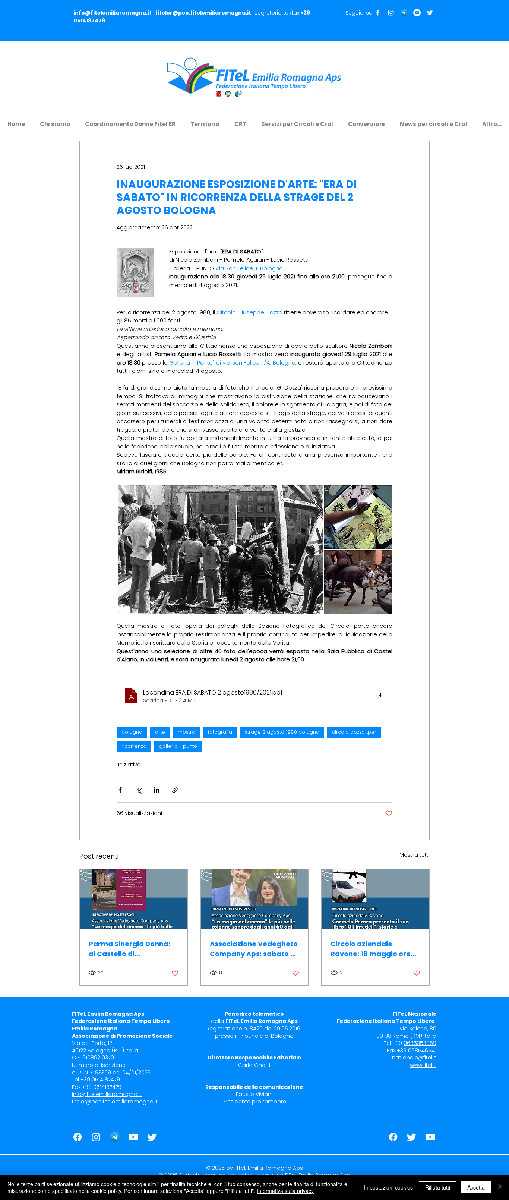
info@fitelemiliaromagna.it (112, 12)
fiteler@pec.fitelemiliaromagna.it (203, 12)
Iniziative (129, 764)
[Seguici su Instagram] (391, 12)
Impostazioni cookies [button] (388, 1187)
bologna (131, 732)
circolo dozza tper (354, 732)
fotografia (220, 732)
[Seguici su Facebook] (378, 12)
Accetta (476, 1187)
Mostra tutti (414, 855)
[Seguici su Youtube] (417, 12)
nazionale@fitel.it (414, 1057)
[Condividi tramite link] (174, 790)
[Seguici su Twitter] (430, 12)
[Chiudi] (500, 1187)
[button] (55, 120)
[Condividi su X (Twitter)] (138, 790)
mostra (186, 732)
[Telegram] (404, 12)
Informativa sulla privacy (285, 1190)
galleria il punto (178, 746)
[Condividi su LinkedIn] (156, 790)
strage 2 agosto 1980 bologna (282, 732)
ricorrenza (133, 746)
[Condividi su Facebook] (120, 790)
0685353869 (420, 1043)
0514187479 (89, 20)
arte (160, 732)
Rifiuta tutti (437, 1187)
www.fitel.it (423, 1065)
